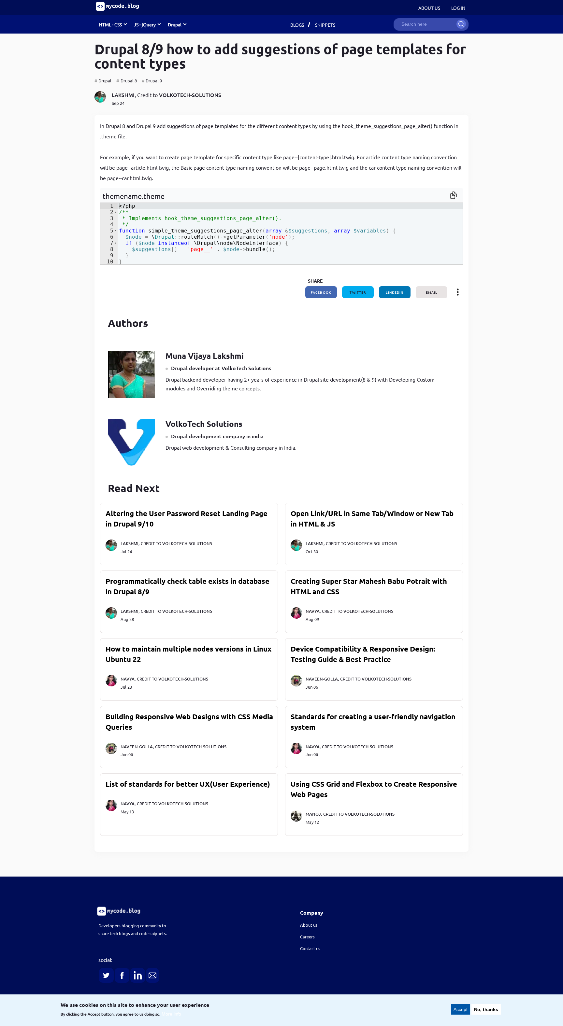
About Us (429, 8)
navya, (313, 611)
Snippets (325, 25)
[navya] (296, 617)
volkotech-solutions (190, 94)
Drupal (104, 80)
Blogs (297, 25)
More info (171, 1014)
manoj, (314, 814)
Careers (307, 936)
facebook (321, 292)
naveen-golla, (322, 679)
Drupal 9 (154, 80)
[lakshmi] (100, 100)
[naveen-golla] (296, 685)
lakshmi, (124, 94)
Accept (461, 1009)
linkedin (394, 292)
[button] (115, 212)
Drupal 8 (129, 80)
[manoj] (296, 820)
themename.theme (134, 196)
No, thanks (486, 1009)
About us (308, 925)
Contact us (310, 948)
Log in (458, 8)
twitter (358, 292)
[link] (179, 911)
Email (432, 292)
